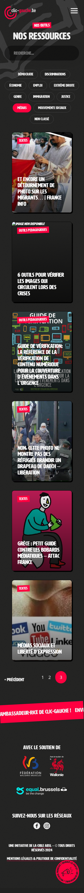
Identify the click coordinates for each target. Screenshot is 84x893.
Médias (22, 108)
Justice (65, 97)
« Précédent (14, 679)
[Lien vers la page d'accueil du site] (20, 10)
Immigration (41, 97)
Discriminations (55, 74)
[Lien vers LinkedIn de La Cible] (46, 825)
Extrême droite (64, 86)
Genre (18, 97)
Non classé (42, 119)
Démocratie (25, 74)
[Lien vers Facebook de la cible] (36, 825)
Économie (15, 86)
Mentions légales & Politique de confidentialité (42, 859)
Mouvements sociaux (52, 108)
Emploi (37, 86)
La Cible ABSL (42, 846)
